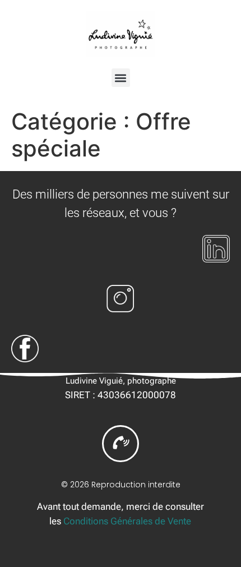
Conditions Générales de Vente (127, 521)
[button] (121, 77)
